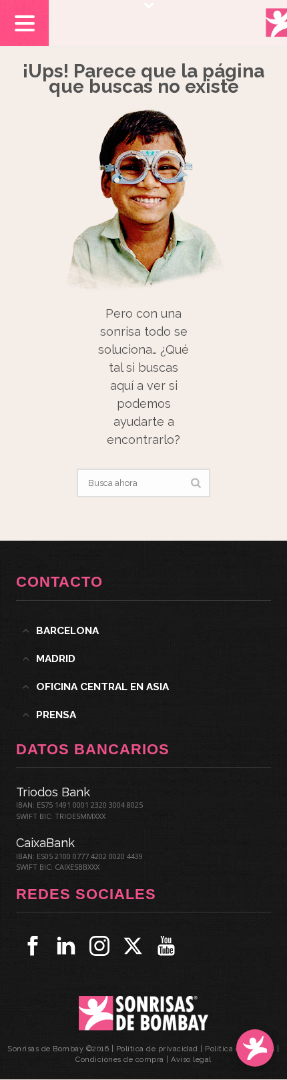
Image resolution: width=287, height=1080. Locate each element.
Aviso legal (191, 1059)
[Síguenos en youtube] (166, 946)
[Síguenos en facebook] (32, 946)
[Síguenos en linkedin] (66, 946)
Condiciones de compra (119, 1059)
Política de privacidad (157, 1049)
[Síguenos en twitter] (133, 946)
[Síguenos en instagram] (99, 946)
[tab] (143, 630)
